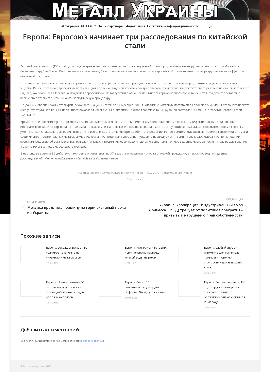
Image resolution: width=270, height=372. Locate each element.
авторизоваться (93, 340)
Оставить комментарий (177, 173)
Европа (94, 173)
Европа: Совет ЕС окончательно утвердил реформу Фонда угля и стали (145, 287)
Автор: (122, 173)
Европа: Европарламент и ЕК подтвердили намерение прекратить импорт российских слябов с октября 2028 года (224, 292)
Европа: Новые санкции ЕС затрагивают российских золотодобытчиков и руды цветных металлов (65, 289)
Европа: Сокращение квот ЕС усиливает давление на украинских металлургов (66, 252)
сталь (138, 179)
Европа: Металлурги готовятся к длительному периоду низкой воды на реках (146, 252)
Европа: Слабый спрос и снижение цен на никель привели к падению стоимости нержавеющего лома (223, 257)
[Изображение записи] (31, 254)
